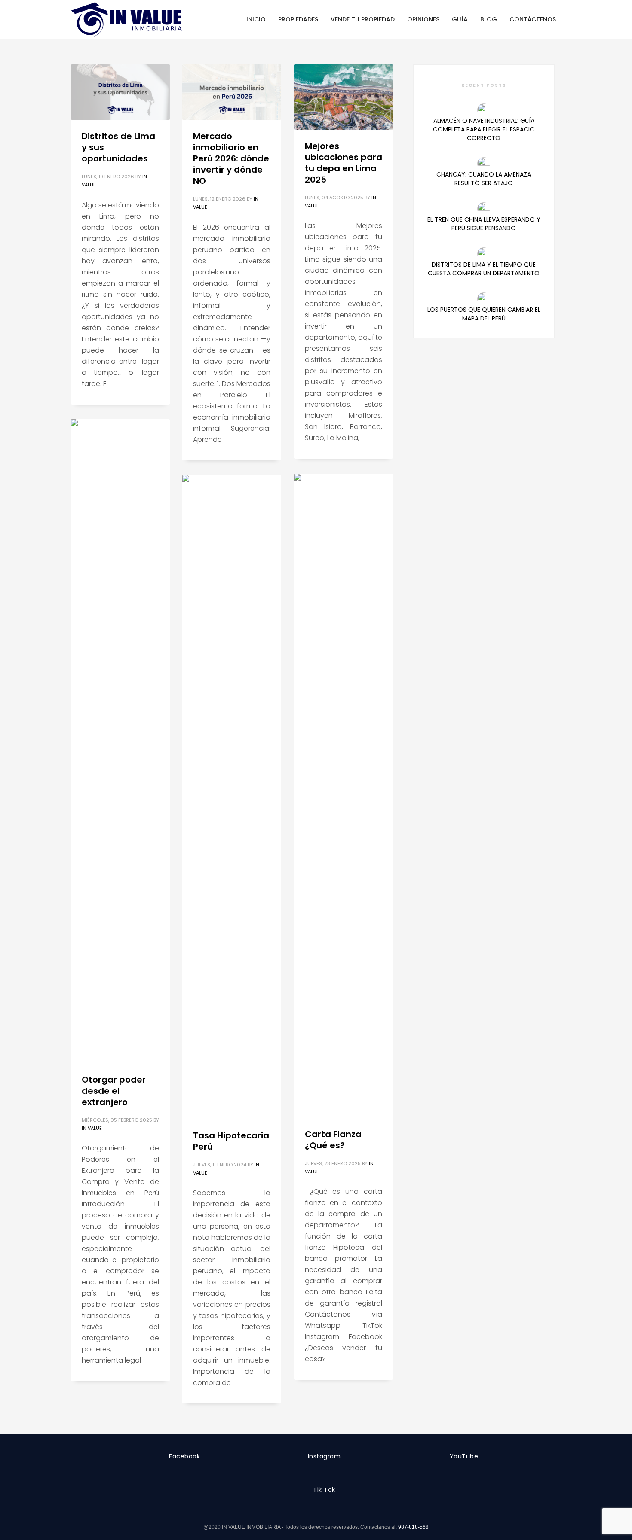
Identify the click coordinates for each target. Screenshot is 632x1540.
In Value (92, 1128)
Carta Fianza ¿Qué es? (333, 1139)
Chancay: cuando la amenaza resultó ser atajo (483, 178)
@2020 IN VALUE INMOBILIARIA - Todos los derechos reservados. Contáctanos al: (300, 1527)
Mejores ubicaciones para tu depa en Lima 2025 (343, 163)
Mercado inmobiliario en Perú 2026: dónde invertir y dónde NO (231, 158)
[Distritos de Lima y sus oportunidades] (120, 92)
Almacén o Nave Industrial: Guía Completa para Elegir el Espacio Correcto (484, 129)
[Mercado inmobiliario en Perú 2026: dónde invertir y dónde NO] (231, 92)
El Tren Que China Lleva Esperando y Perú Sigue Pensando (483, 223)
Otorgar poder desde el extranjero (114, 1091)
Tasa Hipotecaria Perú (231, 1141)
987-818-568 (413, 1527)
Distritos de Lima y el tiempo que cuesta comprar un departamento (484, 268)
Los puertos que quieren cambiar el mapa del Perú (483, 314)
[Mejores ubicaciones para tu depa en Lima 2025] (343, 97)
